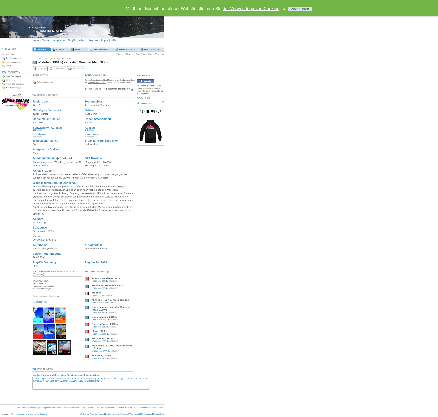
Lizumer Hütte (146, 103)
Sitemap (116, 414)
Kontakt (137, 414)
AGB (131, 414)
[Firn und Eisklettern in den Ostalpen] (48, 321)
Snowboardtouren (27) (42, 289)
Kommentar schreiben (14, 84)
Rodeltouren (101, 408)
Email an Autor (78, 68)
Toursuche (9, 54)
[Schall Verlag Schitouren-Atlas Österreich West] (52, 354)
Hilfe (113, 40)
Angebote (59, 40)
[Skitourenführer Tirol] (49, 338)
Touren (46, 40)
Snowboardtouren (125, 408)
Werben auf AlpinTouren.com (92, 414)
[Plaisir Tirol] (38, 338)
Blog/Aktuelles (76, 40)
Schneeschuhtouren (142, 408)
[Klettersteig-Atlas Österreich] (39, 354)
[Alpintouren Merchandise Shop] (150, 144)
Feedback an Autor (95, 248)
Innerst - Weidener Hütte (106, 278)
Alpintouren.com (17, 414)
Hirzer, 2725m (99, 331)
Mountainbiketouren (54, 408)
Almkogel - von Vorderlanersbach (111, 299)
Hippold (96, 292)
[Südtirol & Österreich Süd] (64, 354)
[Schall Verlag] (15, 110)
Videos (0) (78, 49)
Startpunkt (42, 68)
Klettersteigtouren (37, 408)
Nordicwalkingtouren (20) (43, 286)
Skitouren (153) (39, 283)
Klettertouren (23, 408)
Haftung (124, 414)
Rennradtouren (88, 408)
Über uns (93, 40)
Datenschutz (158, 414)
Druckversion (58, 68)
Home (36, 40)
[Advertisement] (193, 58)
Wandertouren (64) (41, 281)
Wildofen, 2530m (101, 355)
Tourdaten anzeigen (13, 58)
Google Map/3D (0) (126, 49)
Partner (108, 414)
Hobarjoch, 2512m (102, 338)
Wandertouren (158, 408)
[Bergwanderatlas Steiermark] (61, 338)
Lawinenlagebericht (13, 62)
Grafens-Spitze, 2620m (105, 324)
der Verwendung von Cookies (251, 8)
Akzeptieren (300, 9)
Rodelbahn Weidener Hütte (107, 285)
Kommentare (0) (100, 49)
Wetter (8, 66)
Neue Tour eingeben (13, 76)
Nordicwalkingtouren (72, 408)
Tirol (138, 54)
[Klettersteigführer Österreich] (60, 321)
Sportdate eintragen (13, 87)
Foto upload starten (44, 82)
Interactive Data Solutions (36, 414)
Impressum (147, 414)
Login (104, 40)
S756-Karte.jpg (94, 89)
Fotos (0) (59, 49)
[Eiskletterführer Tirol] (38, 321)
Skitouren (129, 54)
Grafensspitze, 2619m (104, 317)
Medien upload (11, 80)
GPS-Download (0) (151, 49)
